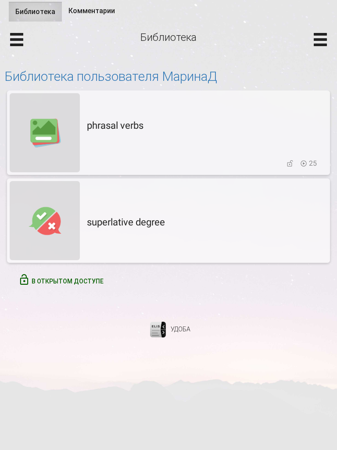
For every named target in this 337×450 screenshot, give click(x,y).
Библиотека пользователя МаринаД (110, 76)
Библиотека (38, 14)
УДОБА (180, 329)
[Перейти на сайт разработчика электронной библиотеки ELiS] (158, 329)
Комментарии (91, 11)
